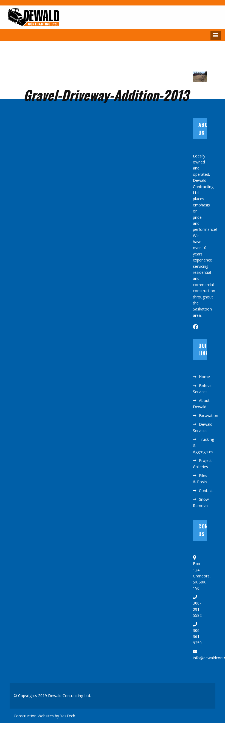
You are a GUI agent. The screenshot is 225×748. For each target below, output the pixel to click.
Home (204, 376)
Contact (206, 490)
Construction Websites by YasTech (44, 715)
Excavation (208, 415)
